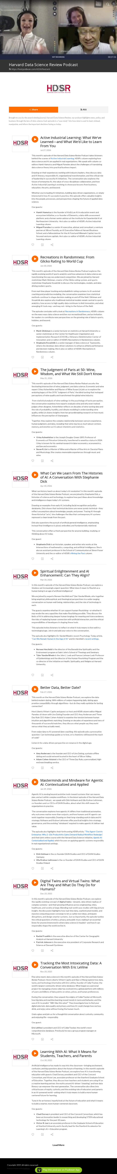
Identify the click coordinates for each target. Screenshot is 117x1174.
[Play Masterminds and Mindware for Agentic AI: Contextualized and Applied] (35, 782)
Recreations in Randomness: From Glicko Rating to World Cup (67, 259)
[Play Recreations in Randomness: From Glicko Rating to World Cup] (35, 259)
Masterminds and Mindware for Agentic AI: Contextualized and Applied (71, 782)
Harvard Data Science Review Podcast (43, 64)
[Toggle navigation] (113, 4)
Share (35, 109)
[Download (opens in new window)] (42, 244)
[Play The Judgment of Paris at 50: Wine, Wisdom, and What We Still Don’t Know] (35, 371)
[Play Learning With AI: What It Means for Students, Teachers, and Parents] (35, 1053)
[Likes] (33, 244)
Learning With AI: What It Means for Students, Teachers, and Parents (68, 1054)
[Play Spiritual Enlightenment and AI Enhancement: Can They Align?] (35, 573)
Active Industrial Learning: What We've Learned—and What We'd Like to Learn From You (71, 142)
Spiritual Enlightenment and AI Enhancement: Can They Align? (65, 573)
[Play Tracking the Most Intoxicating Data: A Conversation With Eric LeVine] (35, 965)
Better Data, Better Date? (60, 687)
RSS (85, 109)
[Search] (107, 4)
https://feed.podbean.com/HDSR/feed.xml (31, 69)
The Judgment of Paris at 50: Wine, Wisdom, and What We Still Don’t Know (71, 372)
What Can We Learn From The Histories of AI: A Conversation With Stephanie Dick (71, 477)
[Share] (52, 244)
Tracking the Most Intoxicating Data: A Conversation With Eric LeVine (71, 965)
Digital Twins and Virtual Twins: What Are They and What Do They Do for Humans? (70, 885)
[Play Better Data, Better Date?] (35, 689)
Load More (58, 1145)
